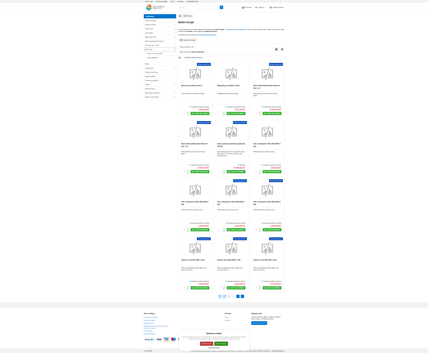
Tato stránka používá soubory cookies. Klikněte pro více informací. (213, 351)
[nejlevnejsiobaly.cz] (160, 7)
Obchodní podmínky (150, 317)
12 (192, 47)
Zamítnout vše (207, 344)
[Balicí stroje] (174, 49)
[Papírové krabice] (174, 20)
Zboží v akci (149, 1)
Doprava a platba (161, 1)
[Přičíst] (188, 112)
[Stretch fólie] (174, 29)
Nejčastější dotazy (193, 1)
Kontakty (180, 1)
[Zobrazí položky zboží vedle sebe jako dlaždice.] (276, 49)
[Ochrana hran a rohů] (174, 45)
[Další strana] (238, 296)
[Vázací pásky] (174, 68)
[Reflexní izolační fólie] (174, 97)
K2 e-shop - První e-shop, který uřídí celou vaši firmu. (253, 351)
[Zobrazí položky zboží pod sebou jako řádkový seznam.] (282, 49)
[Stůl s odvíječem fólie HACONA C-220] (267, 132)
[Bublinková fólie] (174, 25)
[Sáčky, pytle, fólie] (174, 37)
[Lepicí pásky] (174, 33)
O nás (172, 1)
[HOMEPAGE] (180, 16)
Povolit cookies (221, 344)
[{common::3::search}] (221, 7)
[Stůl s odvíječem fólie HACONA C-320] (195, 190)
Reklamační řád (149, 323)
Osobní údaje (148, 331)
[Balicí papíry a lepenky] (174, 93)
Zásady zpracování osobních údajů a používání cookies (156, 327)
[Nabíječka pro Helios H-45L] (231, 73)
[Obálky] (174, 84)
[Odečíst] (188, 115)
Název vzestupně (197, 52)
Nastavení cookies (214, 347)
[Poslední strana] (242, 296)
